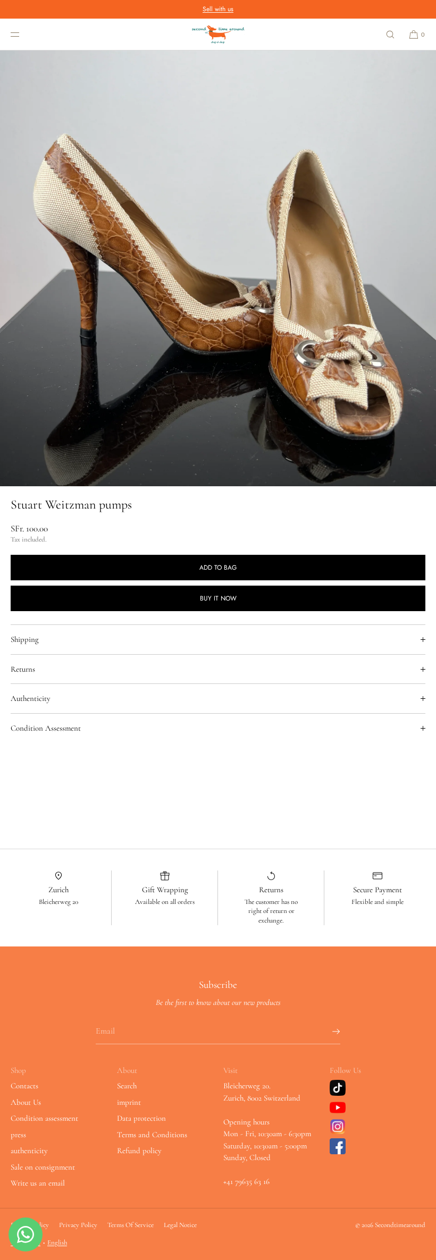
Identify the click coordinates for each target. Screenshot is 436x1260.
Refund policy (139, 1150)
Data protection (141, 1118)
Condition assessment (44, 1118)
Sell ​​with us (218, 9)
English (57, 1242)
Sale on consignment (43, 1167)
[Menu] (23, 34)
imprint (129, 1102)
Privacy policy (78, 1225)
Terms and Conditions (152, 1134)
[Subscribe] (327, 1031)
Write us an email (38, 1183)
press (18, 1134)
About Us (26, 1102)
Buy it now (218, 598)
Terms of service (130, 1225)
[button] (390, 34)
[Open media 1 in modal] (218, 268)
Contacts (24, 1085)
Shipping (25, 639)
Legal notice (180, 1225)
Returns (23, 669)
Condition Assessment (46, 728)
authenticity (29, 1150)
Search (127, 1085)
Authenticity (31, 698)
